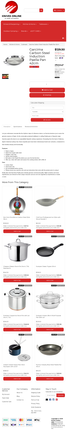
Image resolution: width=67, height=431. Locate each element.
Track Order (5, 398)
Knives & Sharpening (11, 24)
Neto (52, 428)
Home (5, 44)
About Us (19, 392)
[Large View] (5, 76)
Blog (18, 396)
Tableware (43, 24)
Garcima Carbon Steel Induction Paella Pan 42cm (44, 44)
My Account (6, 394)
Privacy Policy (35, 403)
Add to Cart (48, 90)
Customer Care (6, 401)
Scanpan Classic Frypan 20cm (46, 266)
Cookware (24, 44)
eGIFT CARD (35, 31)
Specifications (17, 126)
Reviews (27, 126)
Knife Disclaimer (36, 407)
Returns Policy (35, 396)
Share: (31, 66)
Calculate (48, 120)
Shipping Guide (35, 392)
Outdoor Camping (10, 31)
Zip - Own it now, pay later (36, 411)
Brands (24, 31)
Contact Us (20, 400)
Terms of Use (35, 400)
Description (6, 126)
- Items (58, 10)
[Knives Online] (11, 9)
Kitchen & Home (29, 24)
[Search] (41, 10)
